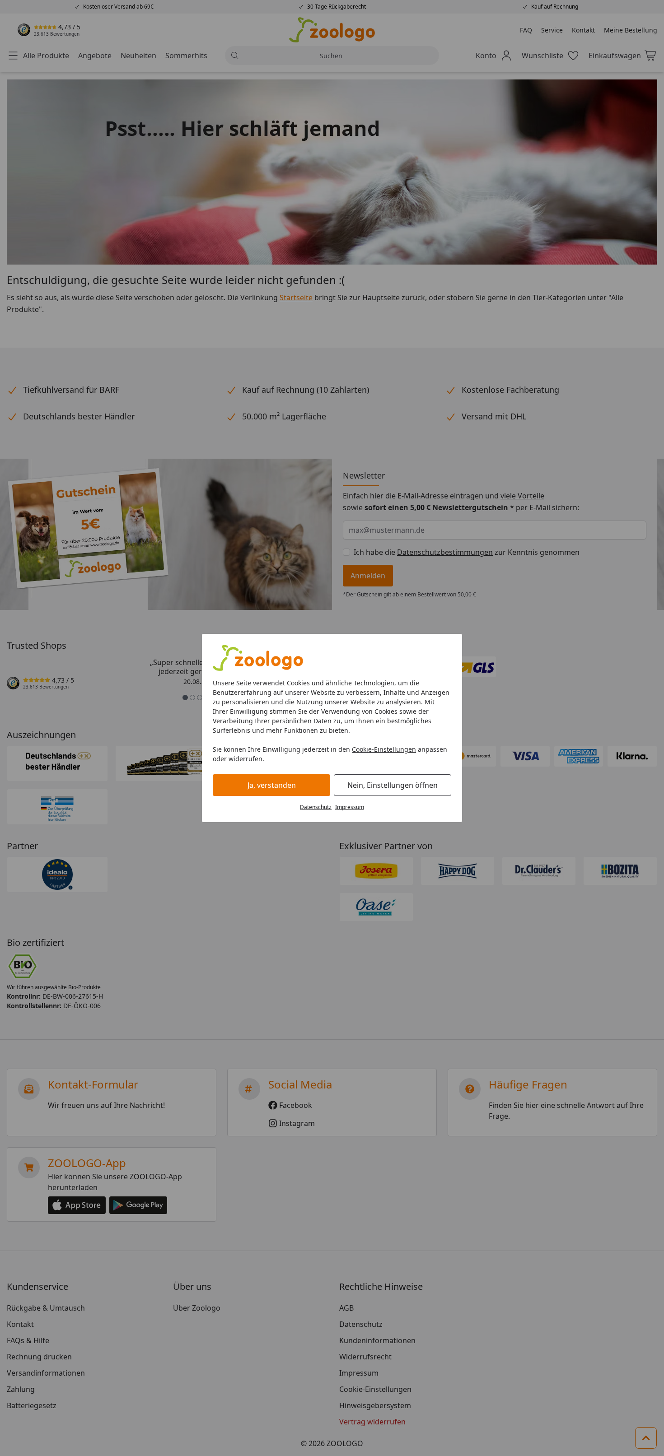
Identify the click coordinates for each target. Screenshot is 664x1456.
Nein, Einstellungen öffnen (392, 785)
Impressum (349, 807)
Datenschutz (316, 807)
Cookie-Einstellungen (384, 749)
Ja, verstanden (272, 785)
